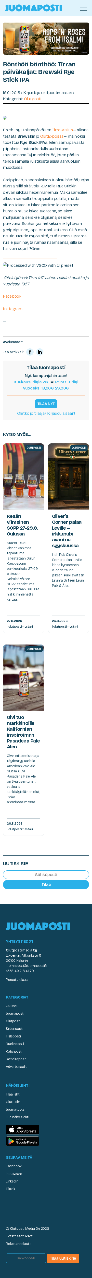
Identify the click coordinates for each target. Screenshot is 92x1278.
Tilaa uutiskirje (63, 1258)
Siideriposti (14, 1029)
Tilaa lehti (13, 1094)
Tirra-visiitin (62, 130)
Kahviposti (14, 1051)
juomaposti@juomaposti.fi (26, 966)
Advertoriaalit (16, 1067)
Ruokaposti (15, 1044)
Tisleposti (13, 1036)
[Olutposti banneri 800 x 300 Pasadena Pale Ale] (46, 38)
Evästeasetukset (19, 1236)
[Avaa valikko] (83, 8)
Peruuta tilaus (17, 980)
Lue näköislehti (17, 1117)
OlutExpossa (52, 136)
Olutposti (32, 98)
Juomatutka (15, 1110)
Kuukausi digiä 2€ (31, 382)
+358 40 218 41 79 (20, 971)
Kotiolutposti (16, 1059)
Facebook (12, 296)
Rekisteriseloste (18, 1244)
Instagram (13, 308)
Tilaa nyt (46, 404)
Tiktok (10, 1189)
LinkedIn (12, 1181)
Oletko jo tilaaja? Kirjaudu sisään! (46, 413)
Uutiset (12, 1006)
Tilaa (46, 884)
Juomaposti (15, 1013)
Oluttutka (13, 1102)
